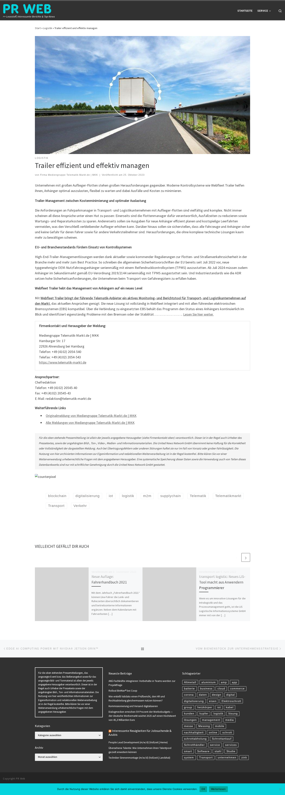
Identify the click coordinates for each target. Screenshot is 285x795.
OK (203, 789)
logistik (218, 713)
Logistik (47, 28)
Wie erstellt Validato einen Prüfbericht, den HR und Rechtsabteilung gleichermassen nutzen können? (137, 698)
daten (203, 694)
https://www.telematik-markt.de (62, 362)
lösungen (190, 719)
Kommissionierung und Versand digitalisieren (133, 706)
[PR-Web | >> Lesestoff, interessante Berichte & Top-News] (27, 8)
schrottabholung (195, 738)
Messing (204, 726)
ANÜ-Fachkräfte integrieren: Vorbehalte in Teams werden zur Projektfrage (142, 683)
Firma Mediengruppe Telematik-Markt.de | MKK (69, 175)
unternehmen (227, 757)
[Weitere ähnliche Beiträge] (245, 557)
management (211, 719)
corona (189, 694)
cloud (221, 688)
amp (224, 682)
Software (203, 751)
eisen (213, 701)
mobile (219, 726)
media (229, 719)
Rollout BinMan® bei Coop (123, 690)
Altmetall (190, 682)
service (215, 744)
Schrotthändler (194, 744)
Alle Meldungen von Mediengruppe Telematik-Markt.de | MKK (90, 422)
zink (244, 757)
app (234, 682)
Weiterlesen (218, 789)
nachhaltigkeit (194, 732)
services (231, 744)
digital (230, 694)
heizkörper (204, 707)
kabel (229, 707)
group (188, 707)
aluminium (208, 682)
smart (188, 751)
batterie (189, 688)
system (189, 757)
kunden (189, 713)
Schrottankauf (221, 738)
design (216, 694)
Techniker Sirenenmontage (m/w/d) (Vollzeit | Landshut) (139, 757)
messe (188, 726)
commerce (237, 688)
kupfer (204, 713)
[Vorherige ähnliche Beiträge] (236, 557)
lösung (233, 713)
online (213, 732)
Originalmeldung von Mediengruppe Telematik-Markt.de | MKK (91, 415)
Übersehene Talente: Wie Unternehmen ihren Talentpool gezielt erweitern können (140, 750)
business (206, 688)
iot (219, 707)
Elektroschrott (231, 701)
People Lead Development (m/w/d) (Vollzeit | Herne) (138, 742)
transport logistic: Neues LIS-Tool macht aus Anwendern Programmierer (222, 582)
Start (38, 28)
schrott (227, 732)
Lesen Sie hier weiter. (198, 314)
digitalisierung (194, 701)
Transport (206, 757)
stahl (218, 751)
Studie (230, 751)
